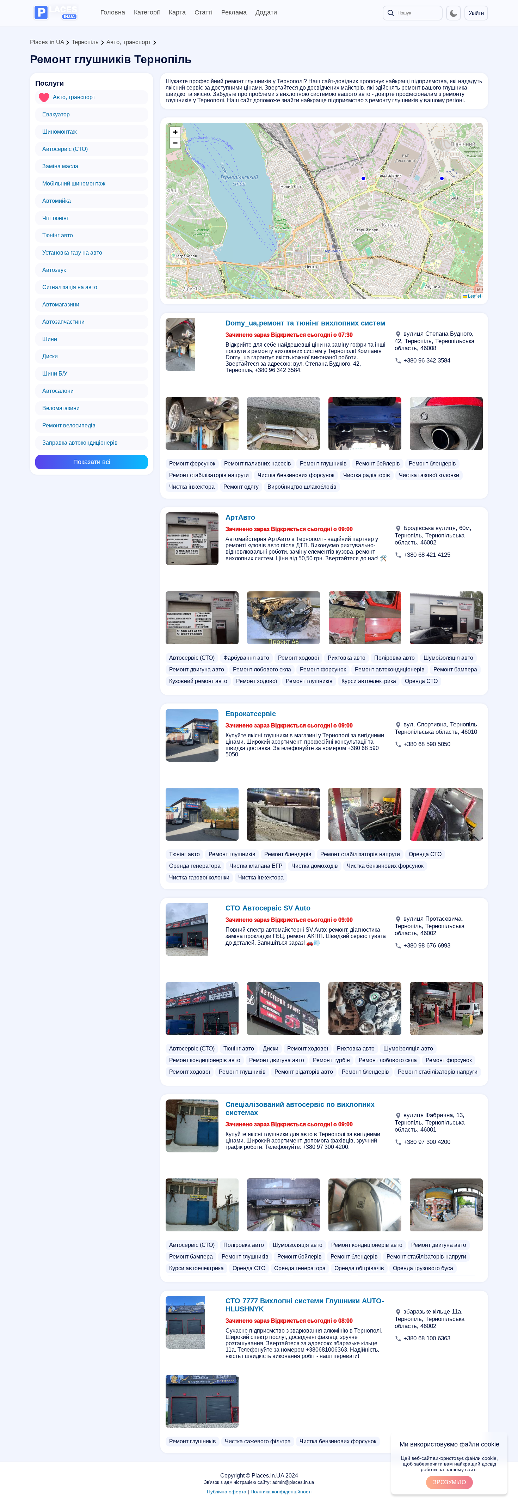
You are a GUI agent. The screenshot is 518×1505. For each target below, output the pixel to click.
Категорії (147, 12)
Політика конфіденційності (281, 1491)
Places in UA (47, 42)
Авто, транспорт (128, 42)
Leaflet (474, 296)
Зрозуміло (449, 1482)
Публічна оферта (226, 1491)
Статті (203, 12)
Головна (112, 12)
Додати (266, 12)
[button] (441, 177)
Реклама (234, 12)
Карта (177, 12)
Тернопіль (85, 42)
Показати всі (91, 461)
